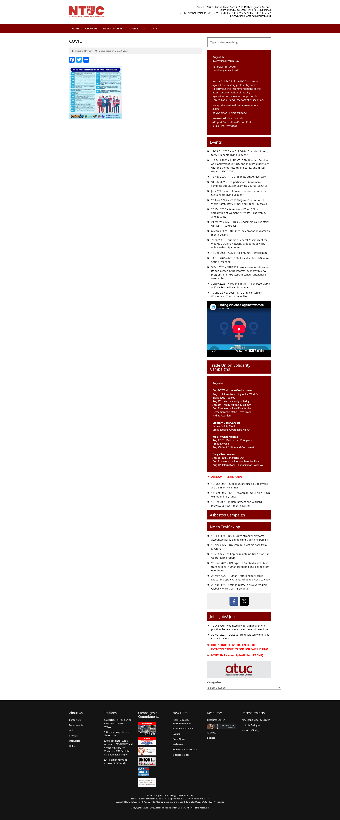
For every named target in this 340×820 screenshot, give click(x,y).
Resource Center (216, 719)
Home (75, 28)
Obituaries (74, 740)
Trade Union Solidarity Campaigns (230, 367)
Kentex (147, 741)
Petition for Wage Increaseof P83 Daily (117, 733)
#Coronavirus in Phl (183, 728)
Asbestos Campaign (227, 515)
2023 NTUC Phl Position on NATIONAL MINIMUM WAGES (118, 723)
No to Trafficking (225, 526)
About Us (91, 28)
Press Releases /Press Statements (182, 721)
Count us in (147, 751)
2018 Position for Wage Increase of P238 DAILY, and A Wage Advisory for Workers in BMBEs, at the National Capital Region (118, 747)
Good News (179, 739)
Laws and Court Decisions (221, 726)
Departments (76, 725)
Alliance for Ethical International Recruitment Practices (147, 782)
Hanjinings (147, 728)
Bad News (178, 744)
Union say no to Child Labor (147, 761)
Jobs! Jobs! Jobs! (223, 616)
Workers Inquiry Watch (185, 749)
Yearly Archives (113, 28)
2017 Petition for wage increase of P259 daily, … (116, 761)
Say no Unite (147, 771)
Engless (211, 737)
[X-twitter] (244, 601)
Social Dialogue (252, 725)
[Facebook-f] (234, 601)
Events (216, 142)
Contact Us (137, 28)
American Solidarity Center (256, 719)
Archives (211, 732)
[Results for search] (239, 49)
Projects (73, 735)
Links (154, 28)
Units (72, 730)
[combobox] (239, 42)
